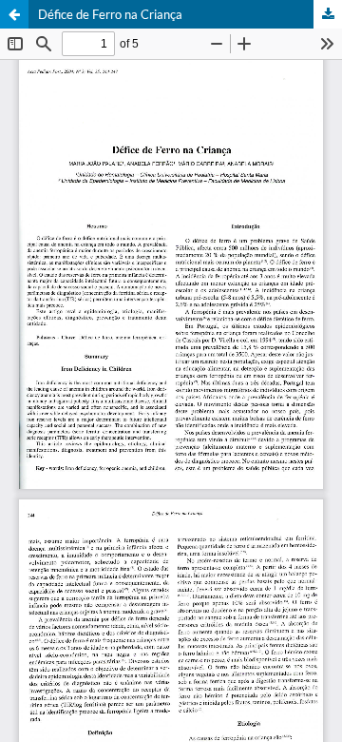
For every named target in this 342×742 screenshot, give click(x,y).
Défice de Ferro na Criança (110, 14)
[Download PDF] (328, 14)
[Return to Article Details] (14, 14)
